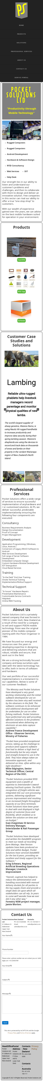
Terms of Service (25, 1033)
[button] (5, 409)
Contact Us (21, 69)
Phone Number (7, 949)
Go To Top (33, 1069)
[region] (21, 415)
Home (21, 25)
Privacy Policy (12, 1033)
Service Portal (22, 77)
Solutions (21, 42)
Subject (6, 980)
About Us (21, 60)
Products (21, 34)
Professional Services (21, 51)
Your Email (7, 966)
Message (6, 994)
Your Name (7, 935)
